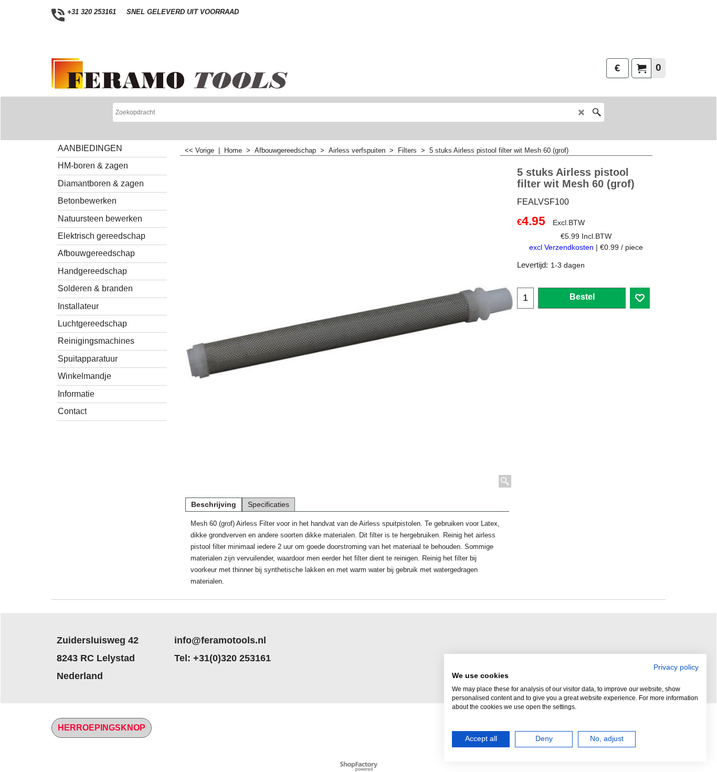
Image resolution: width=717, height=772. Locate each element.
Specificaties (268, 504)
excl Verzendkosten (561, 247)
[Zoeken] (596, 112)
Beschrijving (213, 504)
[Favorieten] (640, 298)
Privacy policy (676, 667)
